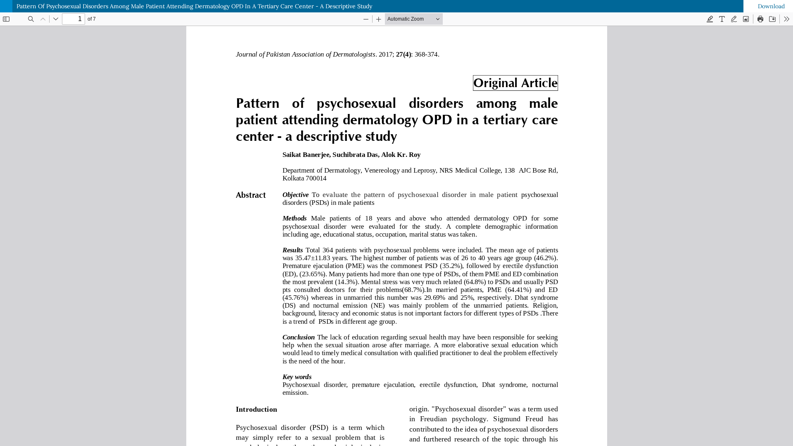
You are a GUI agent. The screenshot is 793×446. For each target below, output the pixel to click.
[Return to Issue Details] (6, 6)
